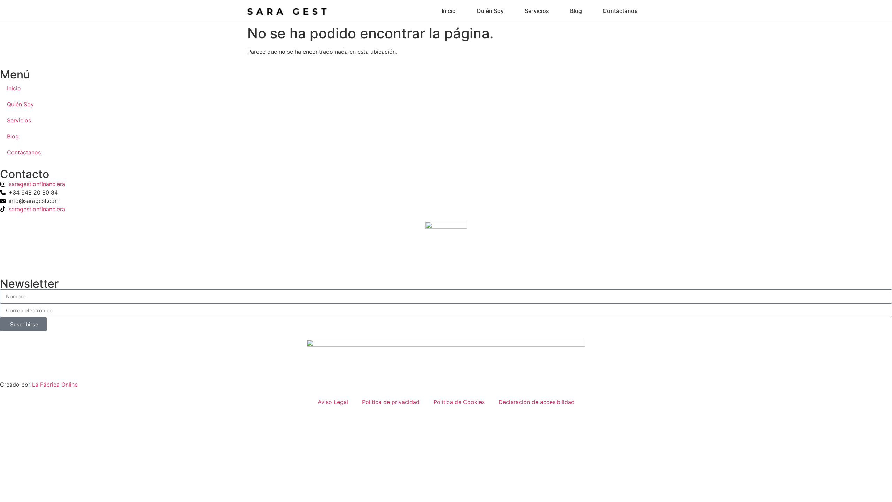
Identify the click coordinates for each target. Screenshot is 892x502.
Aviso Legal (333, 401)
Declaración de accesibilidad (537, 401)
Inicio (448, 10)
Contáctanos (620, 10)
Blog (576, 10)
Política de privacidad (391, 401)
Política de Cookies (459, 401)
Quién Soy (490, 10)
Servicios (537, 10)
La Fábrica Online (55, 384)
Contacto (24, 174)
